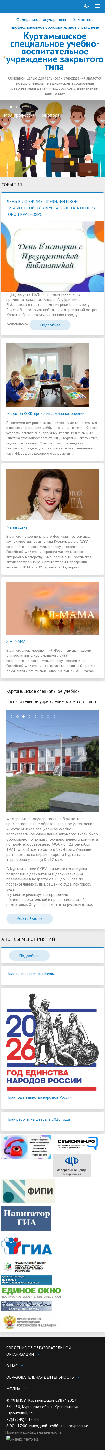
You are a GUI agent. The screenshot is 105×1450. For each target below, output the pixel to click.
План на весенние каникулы (30, 973)
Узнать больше (30, 918)
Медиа (13, 1388)
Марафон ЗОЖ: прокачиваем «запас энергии (45, 413)
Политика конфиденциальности (33, 1432)
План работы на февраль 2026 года (38, 1119)
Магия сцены (17, 527)
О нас (12, 1365)
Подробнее (50, 324)
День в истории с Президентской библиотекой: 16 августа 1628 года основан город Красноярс (52, 208)
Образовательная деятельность (40, 1377)
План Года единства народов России (39, 1097)
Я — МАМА (15, 641)
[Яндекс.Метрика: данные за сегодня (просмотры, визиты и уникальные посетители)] (22, 1439)
